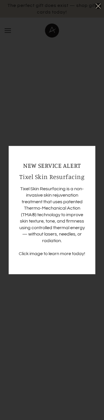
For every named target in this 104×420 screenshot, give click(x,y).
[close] (98, 6)
